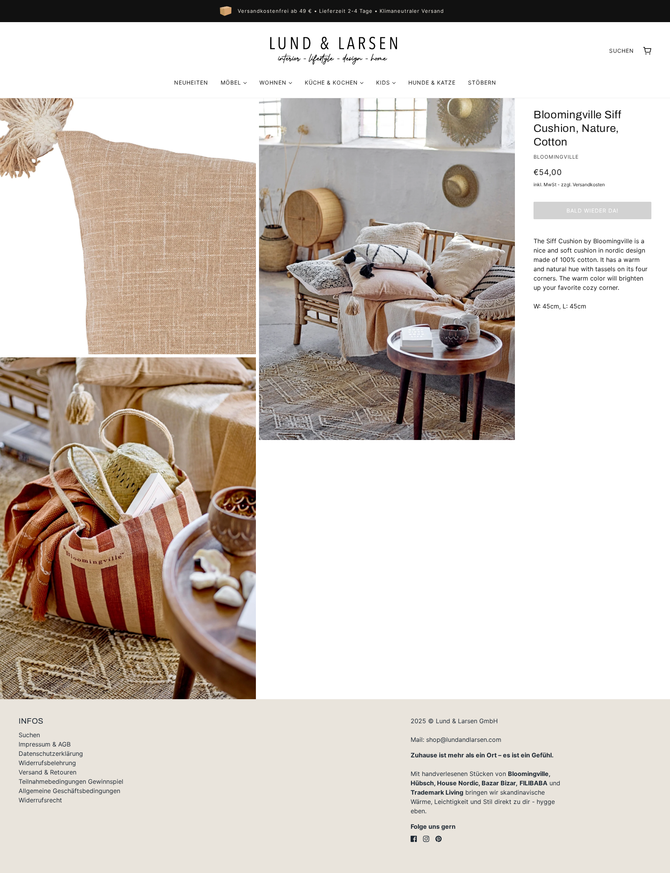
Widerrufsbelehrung (47, 763)
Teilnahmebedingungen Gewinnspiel (71, 781)
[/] (335, 50)
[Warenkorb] (647, 51)
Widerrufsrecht (40, 800)
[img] (414, 839)
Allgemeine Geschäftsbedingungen (69, 791)
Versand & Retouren (47, 772)
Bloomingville (556, 157)
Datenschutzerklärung (51, 753)
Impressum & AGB (45, 744)
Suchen (621, 50)
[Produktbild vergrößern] (128, 226)
